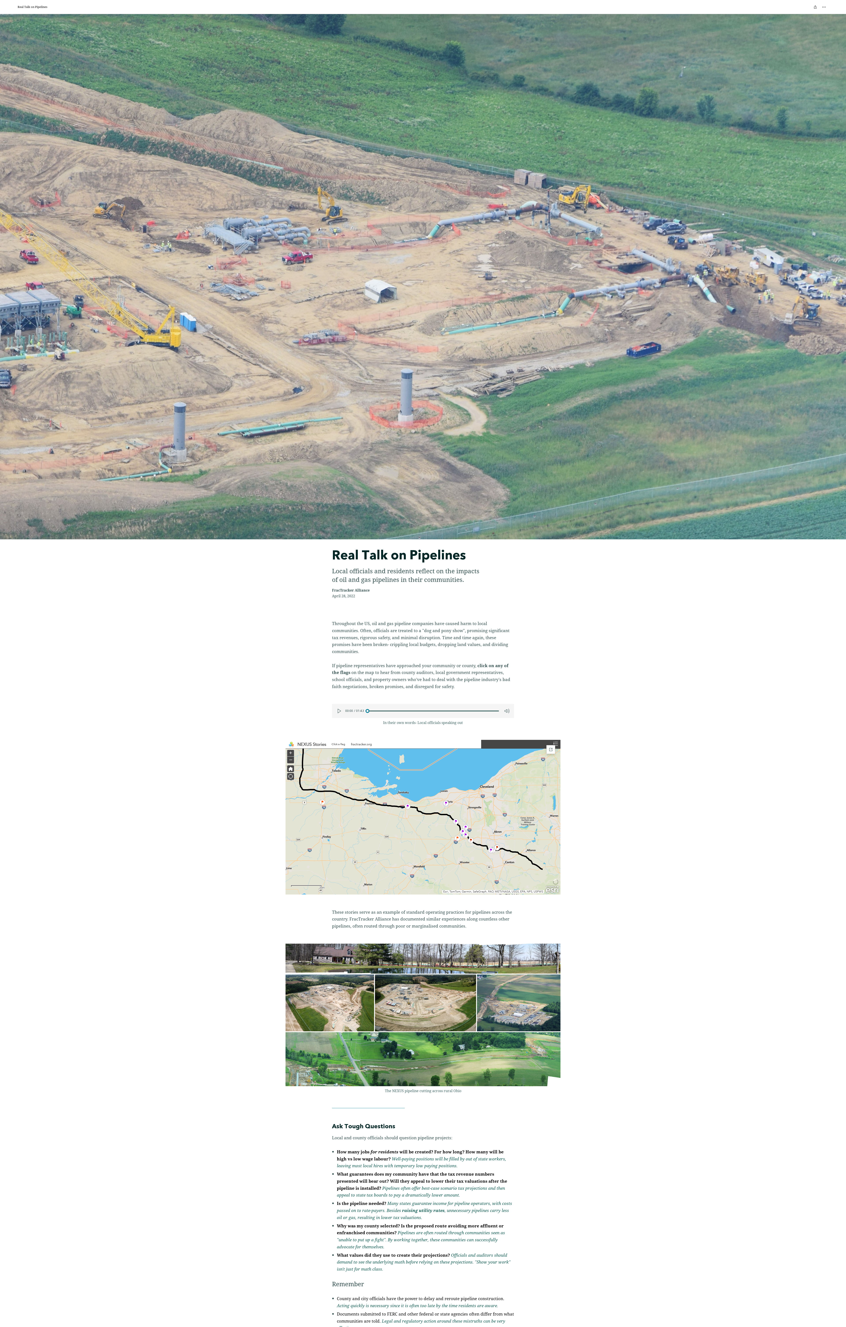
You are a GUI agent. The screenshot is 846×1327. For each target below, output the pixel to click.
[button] (423, 817)
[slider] (433, 711)
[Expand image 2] (330, 1002)
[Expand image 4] (518, 1002)
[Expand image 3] (425, 1002)
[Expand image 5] (423, 1059)
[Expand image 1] (423, 959)
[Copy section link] (327, 1126)
